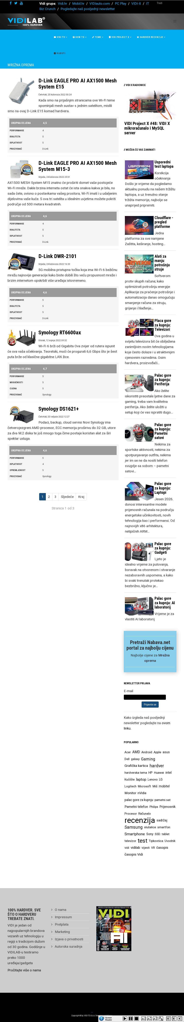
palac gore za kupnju (139, 800)
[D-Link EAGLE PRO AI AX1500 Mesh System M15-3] (22, 169)
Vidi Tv (60, 37)
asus (166, 752)
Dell (127, 759)
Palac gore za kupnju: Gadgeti (163, 548)
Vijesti (60, 53)
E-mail (128, 691)
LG (161, 779)
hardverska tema (136, 772)
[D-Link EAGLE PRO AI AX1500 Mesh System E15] (22, 91)
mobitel (164, 786)
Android (146, 752)
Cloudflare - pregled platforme (164, 222)
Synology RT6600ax (59, 332)
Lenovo (153, 779)
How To (79, 37)
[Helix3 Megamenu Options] (174, 21)
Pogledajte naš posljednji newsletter (88, 9)
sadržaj (162, 820)
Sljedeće (67, 497)
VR (153, 847)
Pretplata (61, 924)
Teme (97, 37)
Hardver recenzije (151, 37)
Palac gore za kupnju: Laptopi (163, 487)
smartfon (163, 827)
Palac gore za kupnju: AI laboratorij (165, 602)
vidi (127, 847)
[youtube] (21, 3)
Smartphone (135, 834)
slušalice (150, 827)
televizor (130, 841)
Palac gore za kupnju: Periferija (163, 379)
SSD (157, 834)
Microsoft (144, 786)
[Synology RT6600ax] (22, 337)
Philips (154, 807)
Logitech (130, 786)
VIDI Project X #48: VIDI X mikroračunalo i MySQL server (147, 128)
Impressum (63, 917)
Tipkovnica (156, 841)
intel (168, 772)
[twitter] (15, 3)
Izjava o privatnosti (68, 939)
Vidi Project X (120, 37)
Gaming (148, 759)
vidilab (135, 848)
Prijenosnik (168, 807)
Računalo (144, 813)
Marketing (62, 932)
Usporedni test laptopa (164, 164)
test (142, 840)
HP (150, 772)
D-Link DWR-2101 (57, 256)
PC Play (120, 3)
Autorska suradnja (68, 946)
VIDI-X (136, 3)
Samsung (134, 827)
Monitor (130, 793)
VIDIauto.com (99, 3)
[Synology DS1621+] (22, 415)
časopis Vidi (134, 854)
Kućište (130, 779)
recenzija (140, 820)
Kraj (81, 497)
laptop (141, 779)
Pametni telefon (136, 807)
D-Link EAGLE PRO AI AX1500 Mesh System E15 (77, 83)
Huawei (159, 772)
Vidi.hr (63, 3)
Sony (149, 834)
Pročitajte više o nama (24, 970)
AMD (136, 752)
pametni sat (163, 800)
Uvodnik (170, 841)
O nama (60, 910)
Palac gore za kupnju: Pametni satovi (163, 431)
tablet (165, 834)
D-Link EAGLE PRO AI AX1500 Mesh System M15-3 (77, 166)
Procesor (131, 813)
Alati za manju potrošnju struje (162, 263)
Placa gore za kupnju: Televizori (163, 324)
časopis (162, 848)
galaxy (135, 759)
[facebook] (11, 3)
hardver (157, 765)
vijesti (146, 847)
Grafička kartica (136, 766)
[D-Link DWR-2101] (22, 262)
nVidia (142, 793)
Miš (155, 786)
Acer (128, 752)
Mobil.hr (78, 3)
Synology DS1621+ (58, 409)
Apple (157, 752)
